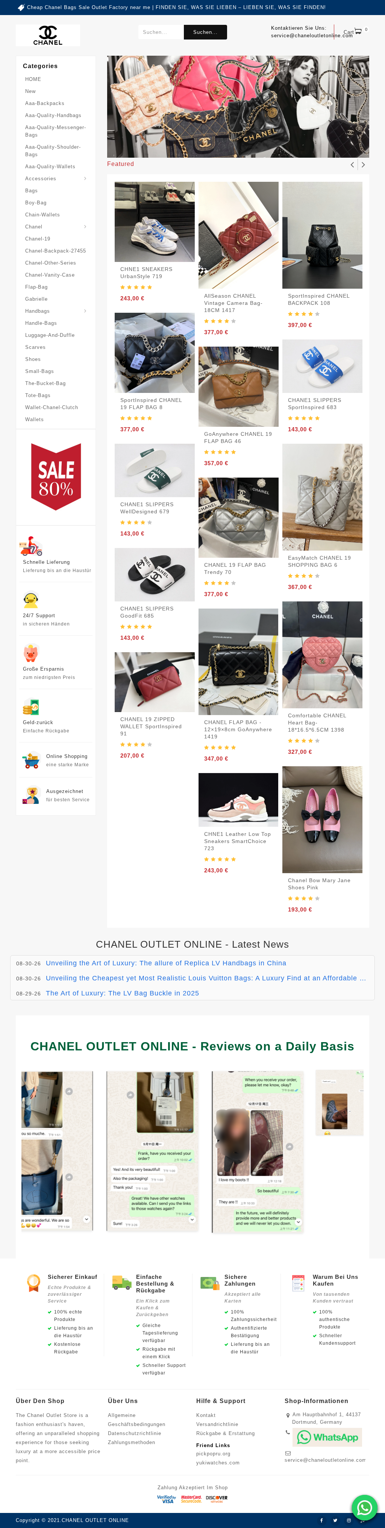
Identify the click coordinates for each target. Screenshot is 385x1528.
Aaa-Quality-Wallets (50, 166)
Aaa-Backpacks (45, 103)
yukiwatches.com (218, 1463)
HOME (33, 79)
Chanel (33, 227)
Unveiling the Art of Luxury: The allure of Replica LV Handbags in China (166, 963)
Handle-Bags (41, 323)
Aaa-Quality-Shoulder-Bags (53, 150)
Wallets (34, 419)
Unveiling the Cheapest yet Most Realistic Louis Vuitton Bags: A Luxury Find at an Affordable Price (211, 978)
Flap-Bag (36, 287)
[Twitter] (335, 1521)
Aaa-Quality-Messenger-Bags (55, 131)
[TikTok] (362, 1521)
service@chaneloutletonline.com (326, 1460)
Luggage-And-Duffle (50, 335)
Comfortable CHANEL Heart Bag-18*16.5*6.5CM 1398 (317, 722)
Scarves (35, 347)
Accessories (40, 178)
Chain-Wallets (42, 215)
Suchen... (205, 32)
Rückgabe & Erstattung (225, 1433)
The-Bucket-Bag (45, 383)
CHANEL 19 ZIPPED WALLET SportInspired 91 (151, 726)
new (30, 91)
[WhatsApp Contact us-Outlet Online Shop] (364, 1507)
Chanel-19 (37, 239)
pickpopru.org (213, 1453)
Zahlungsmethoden (131, 1442)
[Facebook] (322, 1521)
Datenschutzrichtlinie (134, 1433)
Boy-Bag (36, 202)
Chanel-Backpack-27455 (55, 251)
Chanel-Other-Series (50, 263)
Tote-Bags (38, 395)
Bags (31, 190)
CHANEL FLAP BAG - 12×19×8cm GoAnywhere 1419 (238, 729)
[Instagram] (349, 1521)
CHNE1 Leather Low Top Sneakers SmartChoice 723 (237, 841)
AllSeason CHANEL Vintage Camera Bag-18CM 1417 (233, 303)
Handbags (37, 311)
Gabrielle (36, 299)
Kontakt (206, 1415)
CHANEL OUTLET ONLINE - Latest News (192, 944)
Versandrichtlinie (217, 1424)
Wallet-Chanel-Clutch (51, 407)
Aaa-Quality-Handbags (53, 115)
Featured (120, 164)
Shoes (33, 359)
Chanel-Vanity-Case (50, 275)
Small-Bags (39, 371)
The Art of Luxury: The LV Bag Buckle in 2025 (122, 993)
